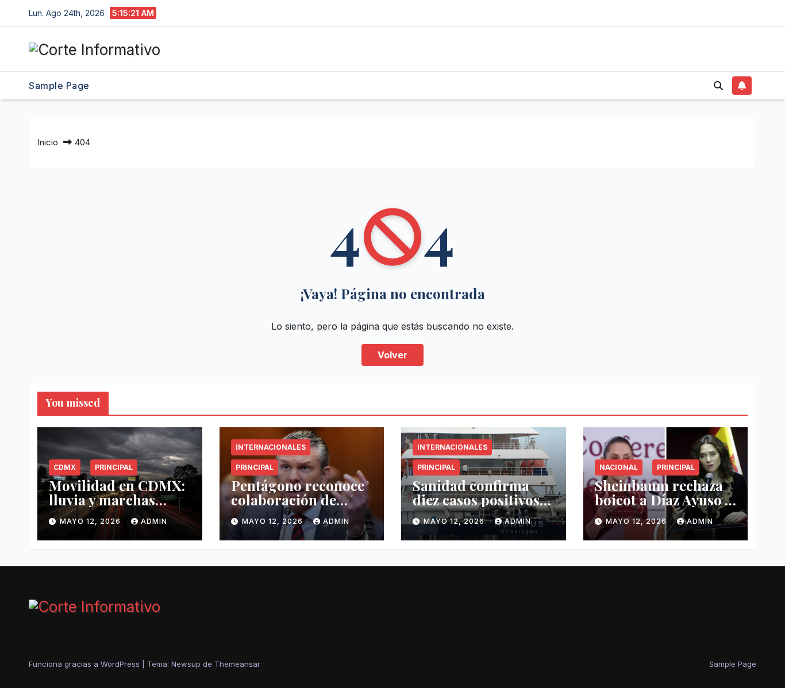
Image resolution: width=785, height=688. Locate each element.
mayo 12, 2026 (91, 521)
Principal (114, 467)
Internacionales (271, 447)
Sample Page (59, 85)
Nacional (618, 467)
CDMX (64, 467)
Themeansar (237, 663)
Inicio (47, 142)
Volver (392, 355)
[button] (718, 85)
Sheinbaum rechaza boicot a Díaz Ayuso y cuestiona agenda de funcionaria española (664, 507)
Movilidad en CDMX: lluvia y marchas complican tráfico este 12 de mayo (117, 507)
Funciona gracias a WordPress (85, 663)
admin (154, 521)
